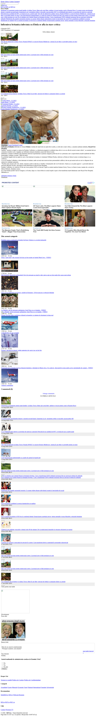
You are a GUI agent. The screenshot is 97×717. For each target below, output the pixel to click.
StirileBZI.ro (4, 695)
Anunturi (17, 1)
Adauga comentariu (7, 385)
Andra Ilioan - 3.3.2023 (8, 102)
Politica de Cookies (18, 680)
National (30, 687)
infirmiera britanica (7, 175)
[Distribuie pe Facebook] (1, 45)
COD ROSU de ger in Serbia (10, 333)
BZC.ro (8, 7)
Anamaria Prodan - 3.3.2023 (9, 105)
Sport (25, 687)
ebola (14, 175)
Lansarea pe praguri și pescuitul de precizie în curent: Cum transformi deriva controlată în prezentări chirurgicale (34, 542)
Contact (11, 1)
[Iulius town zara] (15, 613)
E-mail (20, 145)
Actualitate (4, 687)
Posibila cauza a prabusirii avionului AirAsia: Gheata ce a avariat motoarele (23, 240)
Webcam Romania (18, 695)
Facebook (15, 145)
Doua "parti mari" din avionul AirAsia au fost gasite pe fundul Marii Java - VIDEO (26, 257)
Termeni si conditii (6, 680)
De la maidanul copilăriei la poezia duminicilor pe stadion (18, 503)
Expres (10, 687)
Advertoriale (50, 687)
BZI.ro (11, 695)
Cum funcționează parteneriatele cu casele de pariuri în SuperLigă (39, 15)
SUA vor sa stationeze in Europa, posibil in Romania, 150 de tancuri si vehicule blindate (27, 292)
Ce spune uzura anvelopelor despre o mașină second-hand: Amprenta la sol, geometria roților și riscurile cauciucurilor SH (47, 11)
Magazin (14, 687)
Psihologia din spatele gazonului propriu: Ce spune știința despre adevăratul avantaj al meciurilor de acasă (37, 19)
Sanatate (43, 687)
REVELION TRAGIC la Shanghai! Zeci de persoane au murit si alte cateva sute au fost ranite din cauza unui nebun (36, 275)
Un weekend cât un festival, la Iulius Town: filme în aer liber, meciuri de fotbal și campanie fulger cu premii (33, 94)
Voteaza (4, 668)
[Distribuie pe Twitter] (3, 45)
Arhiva (7, 1)
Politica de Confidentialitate (32, 680)
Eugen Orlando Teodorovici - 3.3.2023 (12, 109)
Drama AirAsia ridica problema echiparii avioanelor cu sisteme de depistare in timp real (27, 315)
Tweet (10, 145)
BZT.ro (3, 7)
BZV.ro (13, 7)
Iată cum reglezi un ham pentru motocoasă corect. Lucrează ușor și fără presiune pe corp (27, 54)
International (37, 687)
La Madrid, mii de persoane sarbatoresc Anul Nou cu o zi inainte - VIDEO (23, 310)
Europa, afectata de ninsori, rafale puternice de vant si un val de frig (21, 350)
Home (2, 1)
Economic (21, 687)
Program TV (9, 709)
